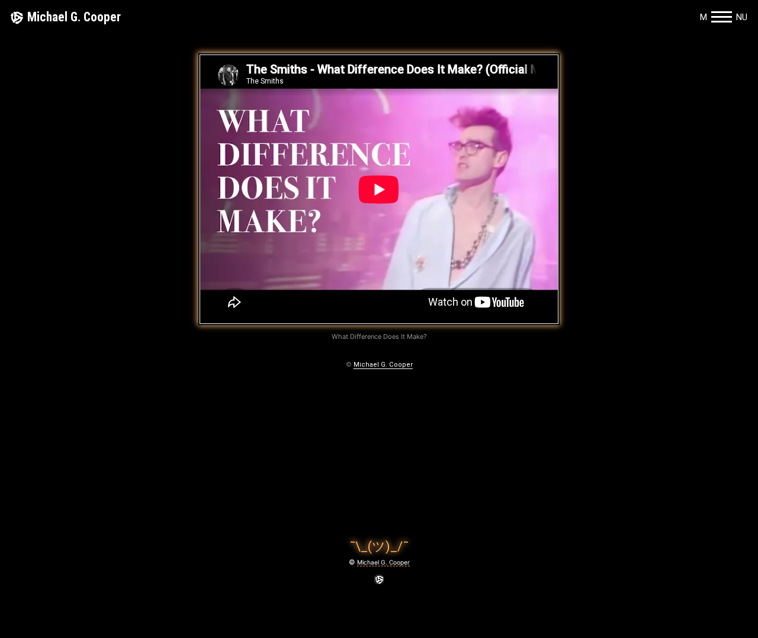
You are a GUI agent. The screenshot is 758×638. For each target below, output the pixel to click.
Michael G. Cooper (74, 16)
